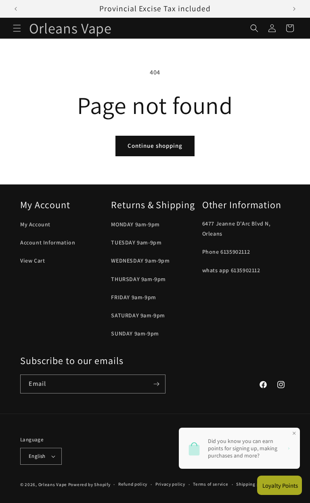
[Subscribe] (156, 384)
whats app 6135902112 (231, 270)
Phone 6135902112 (226, 251)
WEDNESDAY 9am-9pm (140, 260)
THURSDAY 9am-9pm (138, 279)
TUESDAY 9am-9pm (136, 242)
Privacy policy (170, 484)
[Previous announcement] (16, 9)
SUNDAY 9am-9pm (135, 333)
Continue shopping (155, 145)
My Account (35, 224)
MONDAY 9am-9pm (135, 224)
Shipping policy (253, 484)
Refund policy (132, 484)
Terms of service (210, 484)
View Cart (32, 260)
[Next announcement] (294, 9)
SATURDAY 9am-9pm (138, 315)
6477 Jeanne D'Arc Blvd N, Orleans (236, 228)
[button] (17, 28)
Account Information (47, 242)
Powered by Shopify (89, 484)
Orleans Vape (52, 484)
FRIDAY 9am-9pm (133, 297)
